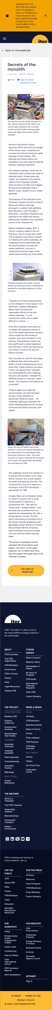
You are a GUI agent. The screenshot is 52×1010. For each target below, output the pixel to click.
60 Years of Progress (31, 674)
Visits (7, 900)
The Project (12, 707)
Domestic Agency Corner (33, 957)
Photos (29, 757)
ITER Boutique (11, 896)
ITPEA (7, 932)
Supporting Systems (10, 810)
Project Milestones (10, 782)
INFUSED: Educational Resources (10, 910)
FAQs (7, 682)
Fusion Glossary (33, 696)
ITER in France (11, 674)
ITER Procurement (32, 929)
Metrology (9, 772)
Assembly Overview (9, 745)
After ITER (30, 692)
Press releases (33, 738)
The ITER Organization (10, 660)
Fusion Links (10, 947)
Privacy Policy (26, 1000)
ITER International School (10, 962)
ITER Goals (31, 679)
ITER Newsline (32, 721)
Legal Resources (12, 687)
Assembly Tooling (9, 767)
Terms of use (33, 996)
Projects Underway (9, 722)
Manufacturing (11, 816)
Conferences (11, 951)
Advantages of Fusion (33, 667)
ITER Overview (11, 655)
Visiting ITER (10, 691)
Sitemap (16, 996)
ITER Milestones (33, 888)
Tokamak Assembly (9, 752)
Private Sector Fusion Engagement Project (11, 939)
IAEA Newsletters (13, 975)
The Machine (12, 794)
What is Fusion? (33, 658)
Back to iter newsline (18, 51)
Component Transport (10, 821)
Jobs (7, 878)
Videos (29, 761)
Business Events (33, 948)
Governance (10, 669)
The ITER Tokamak (13, 805)
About (8, 650)
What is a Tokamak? (9, 800)
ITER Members (11, 665)
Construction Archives (11, 728)
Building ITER (11, 716)
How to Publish (11, 955)
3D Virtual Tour (33, 765)
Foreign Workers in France (33, 942)
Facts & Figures (33, 884)
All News (30, 716)
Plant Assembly (12, 757)
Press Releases (33, 892)
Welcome (30, 879)
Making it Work (33, 662)
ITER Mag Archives (30, 747)
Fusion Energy (30, 651)
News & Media (34, 707)
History (8, 678)
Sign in (29, 981)
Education (9, 904)
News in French (33, 729)
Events (29, 733)
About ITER (10, 883)
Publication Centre (31, 771)
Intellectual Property (31, 936)
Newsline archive (34, 725)
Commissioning (12, 761)
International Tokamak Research (32, 685)
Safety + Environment (10, 828)
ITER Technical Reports (11, 969)
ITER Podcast (32, 742)
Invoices (30, 952)
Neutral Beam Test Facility (11, 735)
